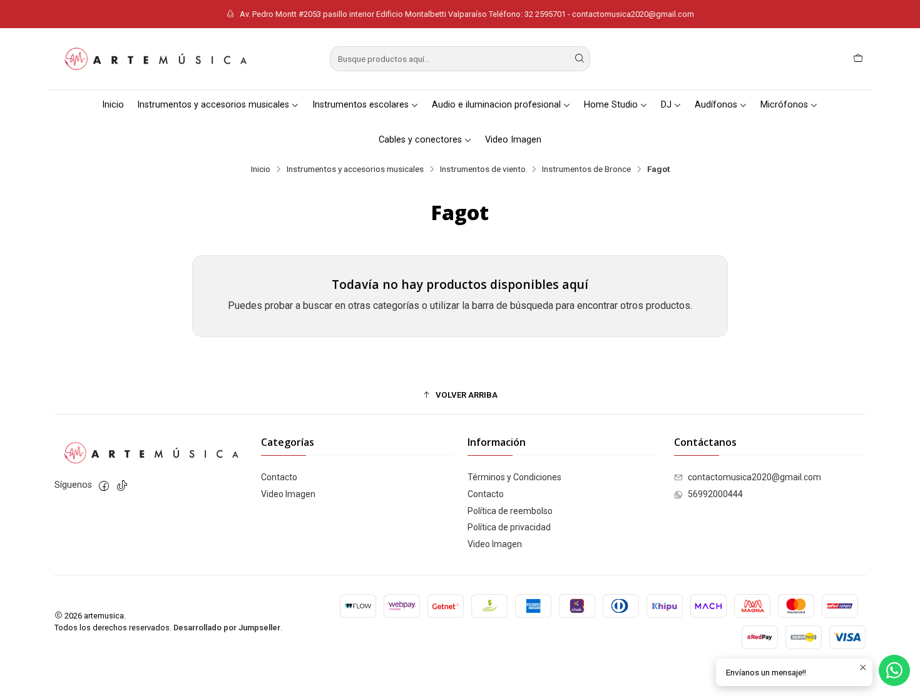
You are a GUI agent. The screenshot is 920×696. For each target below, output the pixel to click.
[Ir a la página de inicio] (154, 58)
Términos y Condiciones (514, 477)
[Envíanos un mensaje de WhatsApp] (894, 670)
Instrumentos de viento (483, 169)
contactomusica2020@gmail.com (754, 477)
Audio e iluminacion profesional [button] (496, 104)
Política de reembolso (510, 511)
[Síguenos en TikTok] (122, 486)
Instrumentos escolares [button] (360, 104)
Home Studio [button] (611, 104)
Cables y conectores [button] (420, 139)
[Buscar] (579, 58)
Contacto (279, 477)
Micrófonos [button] (784, 104)
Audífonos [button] (716, 104)
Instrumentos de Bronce (586, 169)
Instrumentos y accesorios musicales (355, 169)
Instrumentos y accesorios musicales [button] (213, 104)
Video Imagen (513, 139)
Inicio (113, 104)
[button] (460, 394)
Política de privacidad (509, 527)
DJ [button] (666, 104)
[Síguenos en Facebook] (104, 486)
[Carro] (858, 59)
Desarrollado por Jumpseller (226, 627)
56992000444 (715, 494)
